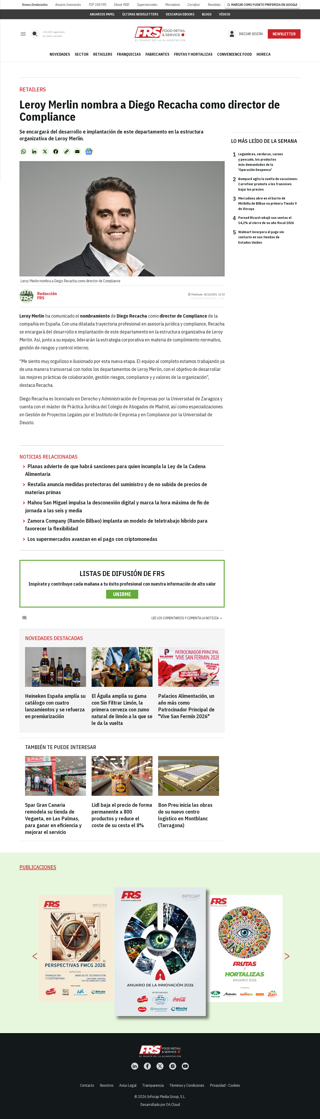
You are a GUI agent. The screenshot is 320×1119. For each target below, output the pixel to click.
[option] (160, 952)
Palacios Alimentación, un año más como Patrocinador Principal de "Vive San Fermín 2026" (186, 706)
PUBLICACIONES (37, 867)
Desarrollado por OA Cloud (160, 1104)
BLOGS (207, 14)
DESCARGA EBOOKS (180, 14)
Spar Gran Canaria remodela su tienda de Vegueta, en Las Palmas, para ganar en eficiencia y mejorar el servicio (53, 818)
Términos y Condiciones (186, 1085)
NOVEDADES (60, 54)
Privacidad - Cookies (225, 1085)
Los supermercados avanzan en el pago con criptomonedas (92, 539)
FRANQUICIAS (129, 54)
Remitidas (214, 5)
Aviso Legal (128, 1085)
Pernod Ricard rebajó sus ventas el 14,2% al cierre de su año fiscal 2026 (263, 220)
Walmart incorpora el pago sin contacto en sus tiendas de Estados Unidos (258, 237)
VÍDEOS (224, 14)
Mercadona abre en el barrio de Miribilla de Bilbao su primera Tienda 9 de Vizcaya (265, 203)
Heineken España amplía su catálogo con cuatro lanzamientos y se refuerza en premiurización (55, 706)
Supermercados (147, 5)
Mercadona (172, 5)
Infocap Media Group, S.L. (166, 1096)
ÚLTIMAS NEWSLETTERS (140, 14)
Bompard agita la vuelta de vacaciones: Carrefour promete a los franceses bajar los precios (265, 184)
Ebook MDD (121, 5)
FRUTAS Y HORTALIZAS (193, 54)
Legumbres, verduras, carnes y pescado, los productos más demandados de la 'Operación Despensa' (258, 162)
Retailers (32, 89)
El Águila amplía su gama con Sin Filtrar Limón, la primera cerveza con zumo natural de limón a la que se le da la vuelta (122, 709)
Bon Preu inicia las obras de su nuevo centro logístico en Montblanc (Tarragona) (185, 815)
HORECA (264, 54)
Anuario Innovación (68, 5)
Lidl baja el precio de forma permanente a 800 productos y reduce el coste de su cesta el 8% (122, 815)
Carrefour (193, 5)
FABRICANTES (157, 54)
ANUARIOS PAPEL (102, 14)
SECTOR (82, 54)
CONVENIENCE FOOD (234, 54)
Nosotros (107, 1085)
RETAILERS (102, 54)
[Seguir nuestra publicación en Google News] (88, 152)
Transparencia (153, 1085)
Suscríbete (284, 34)
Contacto (87, 1085)
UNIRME (122, 594)
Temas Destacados (35, 5)
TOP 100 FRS (97, 5)
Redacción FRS (47, 296)
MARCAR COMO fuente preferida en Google (264, 5)
